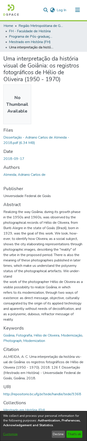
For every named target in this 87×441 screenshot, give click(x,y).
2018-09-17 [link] (13, 158)
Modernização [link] (71, 335)
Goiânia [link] (8, 335)
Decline (58, 434)
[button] (11, 10)
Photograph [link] (12, 340)
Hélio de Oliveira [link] (46, 335)
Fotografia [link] (24, 335)
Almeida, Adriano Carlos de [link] (24, 174)
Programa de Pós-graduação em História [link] (31, 36)
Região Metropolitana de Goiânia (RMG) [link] (41, 25)
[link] (24, 410)
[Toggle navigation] (77, 10)
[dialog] (43, 426)
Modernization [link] (34, 340)
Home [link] (8, 25)
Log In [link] (62, 10)
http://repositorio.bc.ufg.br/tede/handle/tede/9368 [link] (42, 394)
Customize (10, 434)
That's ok (74, 434)
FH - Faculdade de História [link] (30, 31)
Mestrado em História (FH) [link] (30, 41)
